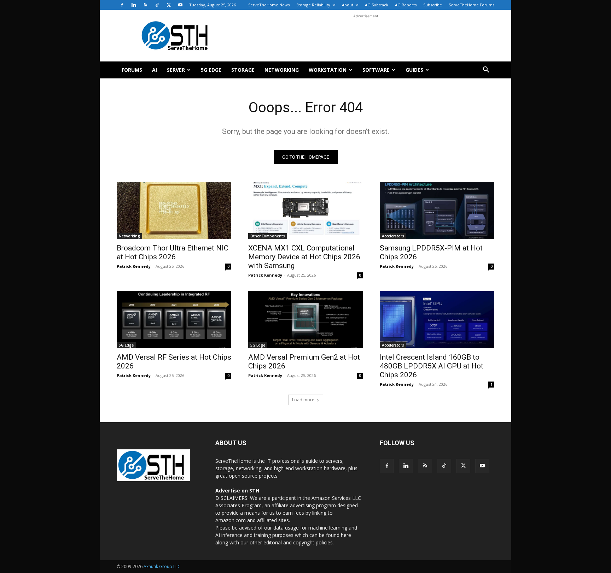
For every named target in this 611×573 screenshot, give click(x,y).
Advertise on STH (237, 490)
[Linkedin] (133, 5)
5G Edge (211, 69)
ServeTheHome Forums (471, 4)
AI (154, 69)
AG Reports (406, 4)
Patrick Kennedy (134, 266)
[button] (485, 70)
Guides (414, 69)
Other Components (267, 236)
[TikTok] (157, 5)
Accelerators (393, 236)
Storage (243, 69)
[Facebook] (122, 5)
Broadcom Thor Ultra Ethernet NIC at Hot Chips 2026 (172, 252)
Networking (281, 69)
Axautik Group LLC (162, 566)
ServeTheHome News (269, 4)
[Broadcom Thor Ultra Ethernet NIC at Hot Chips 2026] (174, 210)
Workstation (328, 69)
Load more (303, 400)
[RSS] (145, 5)
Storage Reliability (313, 4)
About (347, 4)
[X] (168, 5)
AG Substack (376, 4)
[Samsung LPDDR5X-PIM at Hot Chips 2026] (437, 210)
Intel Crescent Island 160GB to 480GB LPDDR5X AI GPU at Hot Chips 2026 (431, 366)
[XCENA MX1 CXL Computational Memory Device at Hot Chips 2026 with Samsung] (305, 210)
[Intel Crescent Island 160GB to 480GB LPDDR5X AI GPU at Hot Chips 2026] (437, 319)
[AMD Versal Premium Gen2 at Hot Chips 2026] (305, 319)
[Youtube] (180, 5)
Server (176, 69)
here (346, 535)
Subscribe (432, 4)
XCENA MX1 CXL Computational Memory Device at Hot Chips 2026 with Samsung (304, 257)
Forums (132, 69)
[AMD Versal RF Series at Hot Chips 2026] (174, 319)
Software (376, 69)
